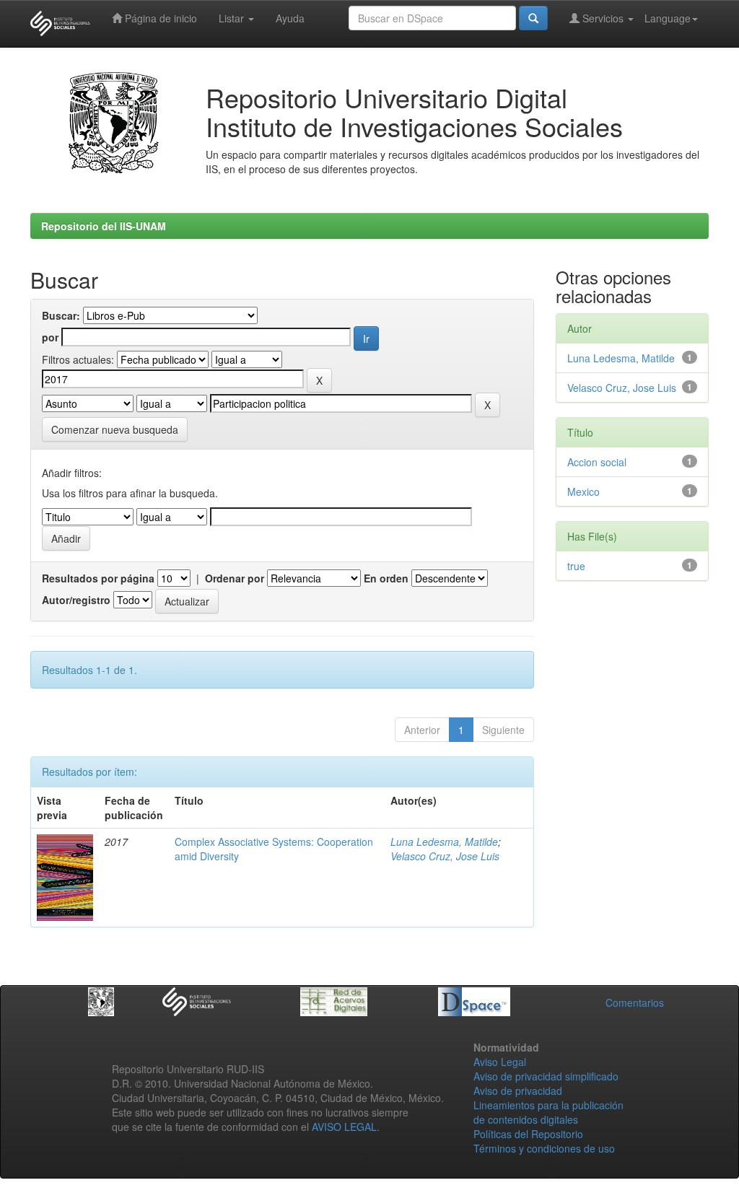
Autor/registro (76, 600)
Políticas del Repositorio (528, 1134)
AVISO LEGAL (344, 1126)
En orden (386, 578)
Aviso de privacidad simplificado (545, 1076)
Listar (233, 18)
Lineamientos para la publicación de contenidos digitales (548, 1112)
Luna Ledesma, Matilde (444, 841)
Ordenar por (234, 578)
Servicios (603, 18)
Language (667, 18)
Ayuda (290, 18)
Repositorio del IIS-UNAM (103, 226)
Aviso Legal (499, 1061)
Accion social (596, 462)
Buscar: (61, 315)
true (576, 566)
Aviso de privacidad (517, 1090)
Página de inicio (159, 18)
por (50, 337)
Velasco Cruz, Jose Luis (444, 856)
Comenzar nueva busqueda (114, 429)
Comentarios (634, 1002)
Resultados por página (98, 578)
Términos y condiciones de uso (544, 1148)
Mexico (583, 491)
